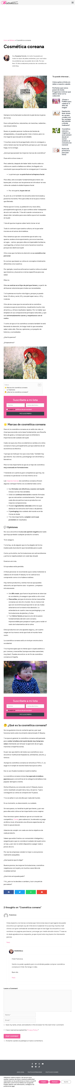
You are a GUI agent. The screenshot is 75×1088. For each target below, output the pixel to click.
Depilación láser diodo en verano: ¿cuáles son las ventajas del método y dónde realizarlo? (66, 118)
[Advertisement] (37, 22)
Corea (16, 819)
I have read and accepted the (22, 1030)
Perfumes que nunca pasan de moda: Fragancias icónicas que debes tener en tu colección (61, 92)
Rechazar (55, 1082)
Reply (8, 942)
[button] (72, 2)
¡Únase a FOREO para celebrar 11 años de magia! (66, 103)
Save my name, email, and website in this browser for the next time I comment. (35, 1025)
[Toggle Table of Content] (39, 384)
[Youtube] (42, 1064)
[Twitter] (35, 1064)
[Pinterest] (35, 1066)
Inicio (6, 40)
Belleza (12, 40)
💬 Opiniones (11, 390)
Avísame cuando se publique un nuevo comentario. (24, 1041)
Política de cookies (52, 1072)
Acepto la (20, 409)
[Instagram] (39, 1064)
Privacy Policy (32, 1030)
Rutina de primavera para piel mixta (66, 152)
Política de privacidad (35, 1072)
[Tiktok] (39, 1066)
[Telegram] (32, 1066)
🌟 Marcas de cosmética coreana (16, 387)
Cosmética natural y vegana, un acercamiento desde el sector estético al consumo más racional (67, 137)
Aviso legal (20, 1072)
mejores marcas (13, 481)
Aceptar (43, 1082)
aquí (13, 1086)
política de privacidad (24, 409)
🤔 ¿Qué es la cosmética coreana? (16, 392)
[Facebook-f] (32, 1064)
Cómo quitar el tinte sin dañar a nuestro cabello (61, 83)
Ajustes (66, 1082)
